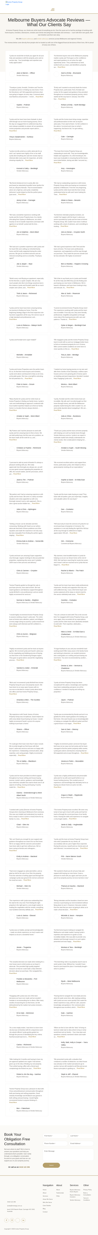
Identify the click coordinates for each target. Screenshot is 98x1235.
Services (45, 1196)
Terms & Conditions (86, 1199)
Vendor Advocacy (75, 1200)
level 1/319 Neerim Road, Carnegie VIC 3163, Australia (21, 1210)
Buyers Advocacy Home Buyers (75, 1190)
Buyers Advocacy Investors (75, 1196)
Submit (51, 1165)
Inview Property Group (22, 1229)
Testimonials (60, 1193)
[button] (51, 9)
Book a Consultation (87, 1194)
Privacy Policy (87, 1189)
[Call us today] (46, 9)
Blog (44, 1208)
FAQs (58, 1196)
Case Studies (47, 1205)
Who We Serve (47, 1202)
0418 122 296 (24, 1167)
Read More (61, 67)
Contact (45, 1212)
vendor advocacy (43, 39)
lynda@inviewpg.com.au (14, 1205)
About (44, 1193)
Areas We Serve (48, 1199)
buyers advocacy (28, 39)
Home (44, 1189)
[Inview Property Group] (22, 1189)
